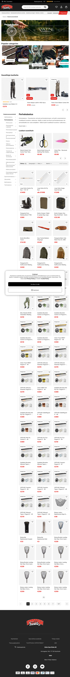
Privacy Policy (31, 278)
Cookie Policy (45, 278)
